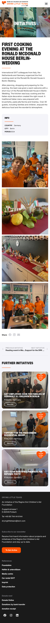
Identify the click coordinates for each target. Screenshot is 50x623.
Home (19, 28)
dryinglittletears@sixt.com (13, 520)
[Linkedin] (17, 615)
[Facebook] (5, 615)
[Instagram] (11, 615)
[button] (46, 4)
